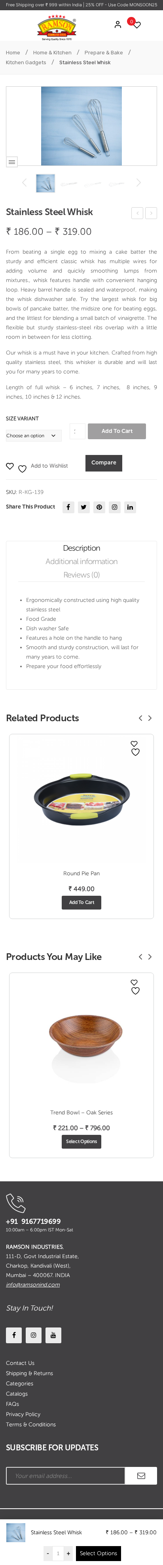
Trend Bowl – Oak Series (81, 1113)
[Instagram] (115, 507)
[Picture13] (45, 183)
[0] (135, 25)
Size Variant (22, 418)
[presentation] (140, 718)
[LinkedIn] (130, 507)
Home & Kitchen (52, 53)
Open (12, 161)
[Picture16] (93, 183)
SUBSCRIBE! (141, 1476)
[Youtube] (53, 1335)
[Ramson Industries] (56, 27)
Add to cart (117, 431)
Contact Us (20, 1363)
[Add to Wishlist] (134, 743)
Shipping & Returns (29, 1373)
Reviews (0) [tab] (81, 574)
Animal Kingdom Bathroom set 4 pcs (137, 214)
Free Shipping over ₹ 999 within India (44, 4)
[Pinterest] (99, 507)
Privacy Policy (23, 1414)
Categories (19, 1384)
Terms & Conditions (31, 1425)
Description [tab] (81, 548)
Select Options (98, 1553)
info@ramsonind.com (33, 1285)
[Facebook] (68, 507)
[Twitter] (84, 507)
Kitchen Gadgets (26, 62)
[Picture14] (69, 183)
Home (13, 53)
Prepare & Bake (104, 53)
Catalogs (17, 1394)
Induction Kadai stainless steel (151, 214)
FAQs (12, 1404)
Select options (81, 1141)
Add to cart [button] (81, 902)
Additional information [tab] (81, 561)
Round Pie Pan (81, 873)
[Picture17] (117, 183)
